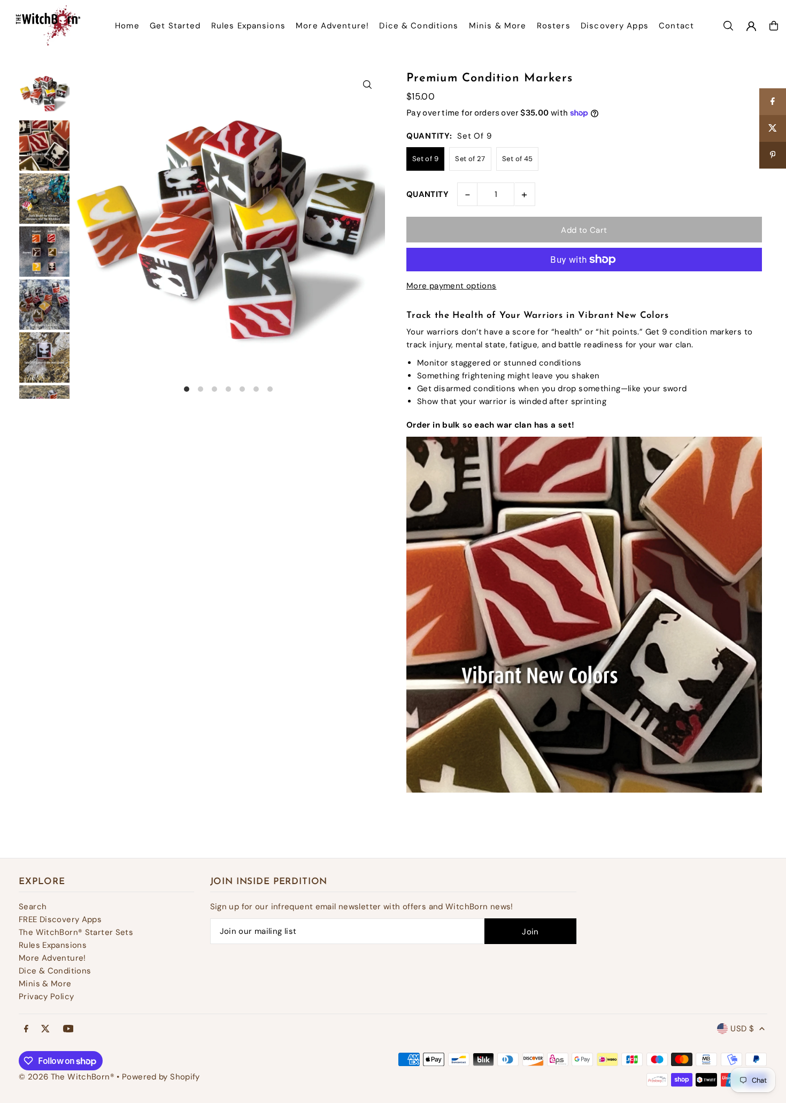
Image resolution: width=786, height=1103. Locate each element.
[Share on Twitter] (772, 128)
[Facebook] (26, 1029)
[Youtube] (68, 1029)
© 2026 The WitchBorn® (66, 1076)
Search (33, 906)
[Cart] (773, 26)
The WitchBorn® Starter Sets (76, 932)
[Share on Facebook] (772, 101)
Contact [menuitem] (676, 25)
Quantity (427, 194)
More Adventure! (52, 958)
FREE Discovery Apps (60, 919)
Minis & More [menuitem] (498, 25)
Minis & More (45, 983)
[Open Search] (728, 26)
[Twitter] (45, 1029)
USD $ (742, 1028)
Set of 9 (425, 158)
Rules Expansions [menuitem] (248, 25)
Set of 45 (517, 158)
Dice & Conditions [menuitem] (418, 25)
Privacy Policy (46, 996)
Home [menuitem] (127, 25)
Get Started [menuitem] (175, 25)
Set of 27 (470, 158)
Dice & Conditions (55, 970)
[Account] (751, 26)
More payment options (451, 285)
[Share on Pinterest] (772, 155)
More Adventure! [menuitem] (332, 25)
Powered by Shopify (161, 1076)
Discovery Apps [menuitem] (615, 25)
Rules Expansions (53, 945)
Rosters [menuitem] (554, 25)
